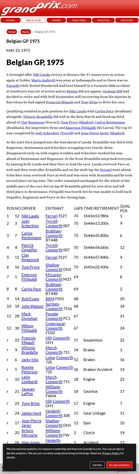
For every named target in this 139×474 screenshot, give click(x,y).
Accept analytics (119, 465)
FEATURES (79, 20)
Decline (97, 465)
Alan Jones (31, 442)
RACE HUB (33, 20)
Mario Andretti (43, 80)
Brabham (53, 231)
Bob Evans (30, 298)
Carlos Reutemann (110, 122)
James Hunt (31, 413)
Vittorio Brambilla (37, 116)
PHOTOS (103, 20)
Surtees (52, 304)
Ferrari (106, 169)
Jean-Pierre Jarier (95, 133)
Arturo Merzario (29, 432)
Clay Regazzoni (33, 122)
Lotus (50, 357)
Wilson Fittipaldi (29, 327)
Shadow (86, 122)
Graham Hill (112, 91)
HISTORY (127, 20)
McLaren (53, 274)
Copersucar (55, 323)
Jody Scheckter (47, 133)
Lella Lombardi (29, 379)
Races (25, 31)
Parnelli (12, 85)
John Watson (32, 306)
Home (11, 31)
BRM (50, 298)
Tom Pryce (69, 122)
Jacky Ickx (30, 359)
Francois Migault (59, 102)
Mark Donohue (29, 315)
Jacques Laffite (28, 391)
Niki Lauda (41, 74)
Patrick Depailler (29, 247)
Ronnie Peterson (29, 369)
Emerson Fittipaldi (81, 127)
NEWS (56, 20)
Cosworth (54, 225)
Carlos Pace (104, 111)
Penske (52, 313)
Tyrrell (66, 133)
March (51, 347)
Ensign (72, 91)
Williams (53, 386)
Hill (49, 338)
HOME (10, 20)
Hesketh (53, 411)
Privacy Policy (111, 453)
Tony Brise (89, 102)
